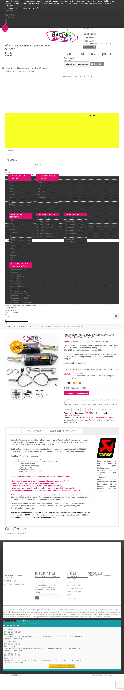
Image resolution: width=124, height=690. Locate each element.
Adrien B (13, 653)
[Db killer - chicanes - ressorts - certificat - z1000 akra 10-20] (39, 394)
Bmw (11, 185)
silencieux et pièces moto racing (85, 610)
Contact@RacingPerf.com (14, 584)
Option (67, 374)
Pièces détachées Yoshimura (21, 303)
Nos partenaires (73, 582)
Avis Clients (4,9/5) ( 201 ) (33, 623)
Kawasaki (12, 195)
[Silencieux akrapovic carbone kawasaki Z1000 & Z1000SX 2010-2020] (16, 394)
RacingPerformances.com (102, 675)
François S (14, 641)
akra (99, 400)
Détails (13, 431)
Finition (68, 369)
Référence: (69, 342)
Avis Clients (71, 431)
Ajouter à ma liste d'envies (101, 410)
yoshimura (79, 400)
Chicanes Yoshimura (45, 237)
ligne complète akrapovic (39, 612)
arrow (73, 400)
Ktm (10, 198)
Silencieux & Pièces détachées (82, 404)
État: (98, 342)
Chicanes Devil (43, 224)
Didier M (13, 629)
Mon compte (71, 579)
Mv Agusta (13, 201)
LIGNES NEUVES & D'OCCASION (19, 71)
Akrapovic (40, 182)
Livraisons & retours (74, 588)
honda (40, 614)
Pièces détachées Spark (74, 230)
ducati (99, 612)
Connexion (9, 10)
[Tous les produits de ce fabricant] (106, 448)
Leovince (40, 191)
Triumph (12, 207)
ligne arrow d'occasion (69, 614)
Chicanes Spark (43, 230)
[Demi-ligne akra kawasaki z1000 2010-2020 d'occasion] (28, 394)
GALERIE (10, 151)
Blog (6, 314)
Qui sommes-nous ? (13, 312)
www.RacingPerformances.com (44, 440)
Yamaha (12, 210)
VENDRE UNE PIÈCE (18, 266)
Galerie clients (10, 308)
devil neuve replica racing (21, 614)
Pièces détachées (73, 215)
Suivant (47, 395)
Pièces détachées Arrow (74, 221)
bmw (59, 612)
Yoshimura (41, 201)
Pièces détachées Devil (74, 224)
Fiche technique (33, 431)
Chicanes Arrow (43, 221)
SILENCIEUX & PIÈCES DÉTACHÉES (76, 76)
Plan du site (71, 598)
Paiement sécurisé (74, 592)
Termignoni (41, 198)
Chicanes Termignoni (45, 234)
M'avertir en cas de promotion (16, 533)
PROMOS (93, 116)
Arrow (39, 185)
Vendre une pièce (12, 310)
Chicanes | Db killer (47, 215)
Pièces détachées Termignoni (21, 300)
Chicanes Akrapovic (44, 218)
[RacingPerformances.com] (62, 35)
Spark (39, 195)
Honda (11, 191)
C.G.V (69, 595)
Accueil (8, 172)
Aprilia (11, 182)
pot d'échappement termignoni (78, 612)
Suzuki (11, 204)
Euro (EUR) (9, 17)
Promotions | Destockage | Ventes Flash (20, 305)
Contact (8, 317)
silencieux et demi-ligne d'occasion (35, 617)
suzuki (54, 612)
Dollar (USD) (10, 15)
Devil (39, 188)
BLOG (9, 155)
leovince (90, 400)
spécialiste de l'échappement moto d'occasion (39, 610)
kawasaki (104, 400)
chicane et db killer (69, 617)
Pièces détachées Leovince (75, 227)
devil (95, 400)
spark (85, 400)
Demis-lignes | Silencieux (101, 404)
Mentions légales (73, 585)
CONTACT (39, 165)
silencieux (111, 400)
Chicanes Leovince (44, 227)
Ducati (11, 188)
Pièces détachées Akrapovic (75, 218)
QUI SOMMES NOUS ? (19, 264)
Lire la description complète (74, 363)
